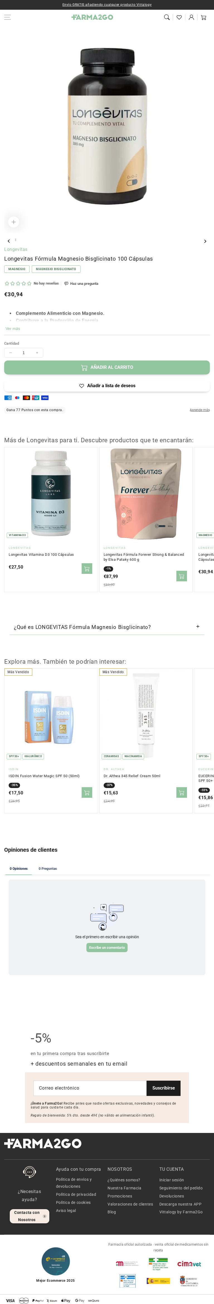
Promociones (120, 1196)
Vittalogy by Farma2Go (181, 1212)
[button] (167, 17)
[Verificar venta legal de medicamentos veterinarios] (127, 1281)
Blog (112, 1212)
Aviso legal (66, 1210)
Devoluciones (171, 1196)
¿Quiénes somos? (124, 1180)
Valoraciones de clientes (130, 1204)
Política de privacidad (76, 1194)
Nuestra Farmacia (125, 1188)
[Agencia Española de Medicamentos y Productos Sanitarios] (127, 1263)
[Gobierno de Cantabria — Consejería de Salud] (189, 1281)
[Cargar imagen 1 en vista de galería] (15, 239)
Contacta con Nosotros (27, 1216)
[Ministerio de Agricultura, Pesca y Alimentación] (158, 1281)
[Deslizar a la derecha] (205, 241)
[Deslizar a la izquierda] (9, 241)
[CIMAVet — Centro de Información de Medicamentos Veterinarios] (189, 1263)
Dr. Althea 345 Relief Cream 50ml (132, 776)
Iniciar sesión (171, 1180)
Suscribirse (163, 1088)
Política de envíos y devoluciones (74, 1183)
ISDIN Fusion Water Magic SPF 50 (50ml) (44, 776)
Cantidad (11, 343)
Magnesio (16, 269)
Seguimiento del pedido (181, 1188)
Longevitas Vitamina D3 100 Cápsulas (41, 554)
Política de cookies (73, 1202)
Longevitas (16, 249)
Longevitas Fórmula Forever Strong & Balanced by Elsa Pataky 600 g (144, 557)
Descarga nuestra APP (180, 1204)
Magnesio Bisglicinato (56, 269)
